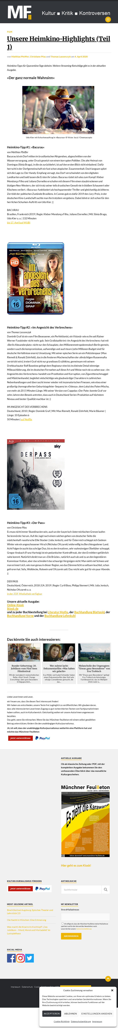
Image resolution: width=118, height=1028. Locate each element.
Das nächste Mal (90, 528)
